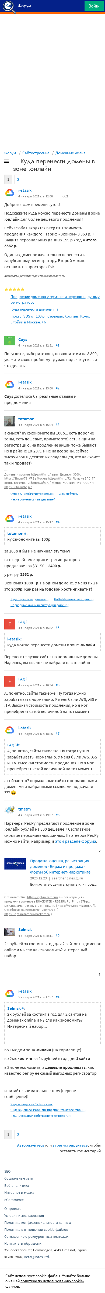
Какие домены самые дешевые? (32, 499)
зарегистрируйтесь (70, 1145)
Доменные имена (70, 152)
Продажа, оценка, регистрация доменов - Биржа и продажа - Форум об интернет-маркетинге (60, 866)
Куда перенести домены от (29, 599)
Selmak (25, 929)
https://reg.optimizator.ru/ (76, 906)
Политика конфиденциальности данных (37, 1222)
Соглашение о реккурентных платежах (36, 1236)
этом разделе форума (75, 841)
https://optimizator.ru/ (42, 897)
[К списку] (15, 162)
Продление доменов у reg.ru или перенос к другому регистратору (55, 299)
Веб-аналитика (16, 1185)
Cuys (22, 339)
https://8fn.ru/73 (15, 478)
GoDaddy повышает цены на (74, 599)
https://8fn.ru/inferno (46, 483)
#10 (58, 996)
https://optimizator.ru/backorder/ (27, 914)
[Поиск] (78, 7)
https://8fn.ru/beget (18, 487)
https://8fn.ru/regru (44, 474)
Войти (94, 6)
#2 (58, 388)
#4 (58, 522)
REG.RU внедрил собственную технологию (40, 1116)
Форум (10, 152)
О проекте (12, 1208)
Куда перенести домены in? (34, 309)
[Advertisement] (52, 27)
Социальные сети (18, 1178)
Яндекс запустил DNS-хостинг (31, 1104)
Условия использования (24, 1215)
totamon (26, 418)
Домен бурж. (68, 494)
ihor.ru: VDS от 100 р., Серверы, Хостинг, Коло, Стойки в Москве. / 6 (50, 319)
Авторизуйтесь (30, 1145)
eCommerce (14, 1199)
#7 (58, 733)
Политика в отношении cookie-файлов (36, 1229)
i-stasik (25, 190)
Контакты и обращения (23, 1243)
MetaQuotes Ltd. (36, 1256)
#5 (58, 627)
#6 (58, 685)
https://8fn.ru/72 (59, 478)
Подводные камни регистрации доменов (39, 605)
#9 (58, 935)
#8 (58, 814)
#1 (58, 345)
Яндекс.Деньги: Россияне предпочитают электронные (49, 1110)
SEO (7, 1171)
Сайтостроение (35, 152)
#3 (58, 424)
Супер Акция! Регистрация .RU (32, 494)
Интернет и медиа (19, 1192)
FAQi (22, 621)
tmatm (24, 809)
